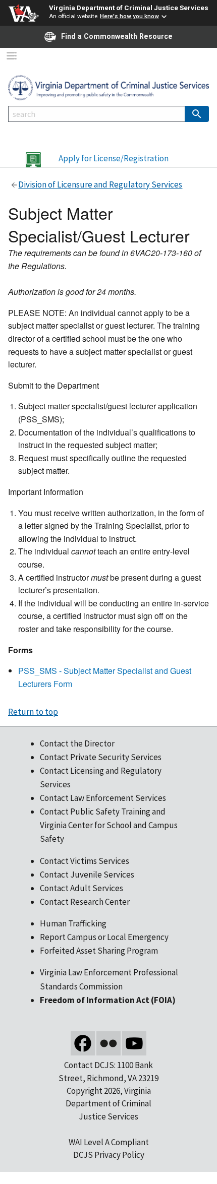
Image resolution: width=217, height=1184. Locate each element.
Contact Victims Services (84, 860)
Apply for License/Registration (114, 158)
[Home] (108, 86)
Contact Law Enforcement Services (103, 797)
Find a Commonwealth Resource (117, 36)
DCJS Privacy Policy (108, 1154)
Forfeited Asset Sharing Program (99, 950)
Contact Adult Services (81, 888)
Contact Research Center (85, 901)
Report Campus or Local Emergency (104, 937)
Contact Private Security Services (100, 757)
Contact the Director (77, 743)
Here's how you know (129, 16)
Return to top (33, 711)
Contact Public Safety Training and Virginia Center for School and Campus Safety (109, 825)
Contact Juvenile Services (87, 874)
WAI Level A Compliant (109, 1142)
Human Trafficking (73, 923)
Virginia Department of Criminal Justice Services (128, 8)
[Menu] (11, 57)
